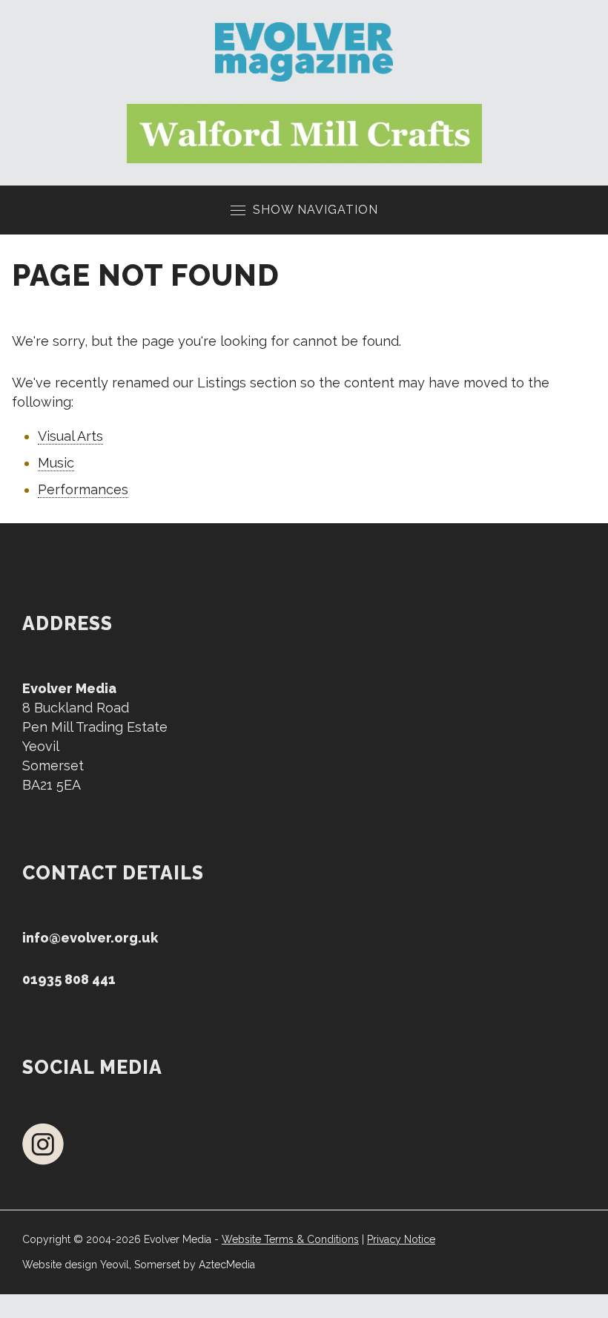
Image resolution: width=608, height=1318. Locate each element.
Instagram (43, 1144)
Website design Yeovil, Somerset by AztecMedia (138, 1265)
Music (56, 463)
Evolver (304, 52)
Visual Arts (70, 436)
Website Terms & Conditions (290, 1239)
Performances (83, 489)
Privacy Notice (401, 1239)
